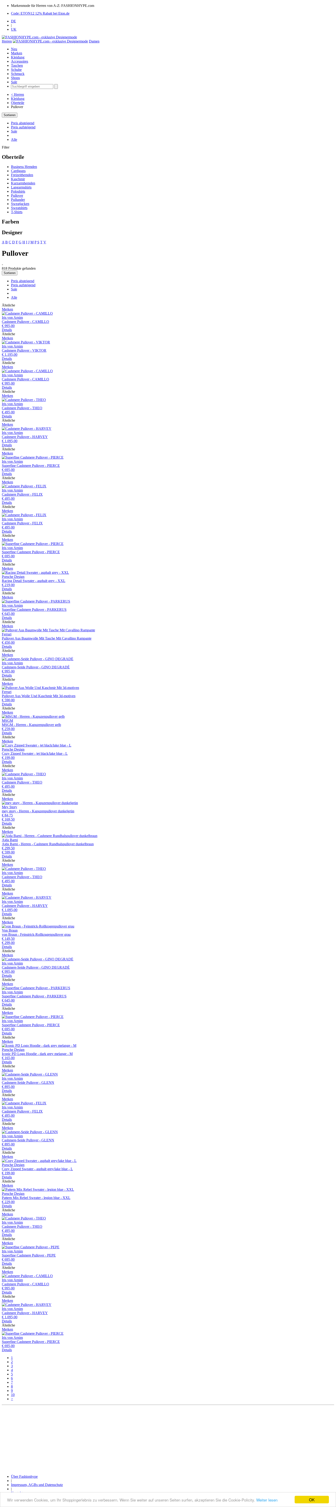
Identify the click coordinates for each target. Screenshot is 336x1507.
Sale (14, 82)
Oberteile (17, 103)
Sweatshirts (19, 208)
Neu (14, 49)
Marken (16, 53)
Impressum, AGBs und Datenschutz (37, 1485)
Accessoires (19, 61)
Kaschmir (18, 179)
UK (13, 29)
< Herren (17, 94)
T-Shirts (16, 212)
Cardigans (18, 171)
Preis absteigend (22, 123)
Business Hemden (24, 167)
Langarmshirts (21, 187)
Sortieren (10, 115)
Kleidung (17, 57)
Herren (7, 41)
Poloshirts (18, 191)
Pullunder (18, 200)
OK (312, 1499)
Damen (94, 41)
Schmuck (17, 74)
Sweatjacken (20, 204)
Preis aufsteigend (23, 127)
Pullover (17, 195)
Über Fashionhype (24, 1476)
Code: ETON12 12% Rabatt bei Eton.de (40, 13)
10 (13, 1395)
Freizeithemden (22, 175)
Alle (14, 139)
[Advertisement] (139, 1439)
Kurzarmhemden (23, 183)
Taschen (17, 65)
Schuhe (16, 70)
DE (13, 21)
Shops (15, 78)
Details (7, 330)
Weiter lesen (266, 1500)
